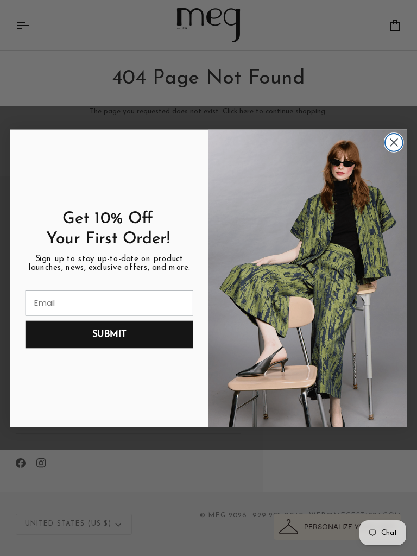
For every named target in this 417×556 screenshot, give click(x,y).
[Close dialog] (394, 142)
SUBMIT (109, 334)
